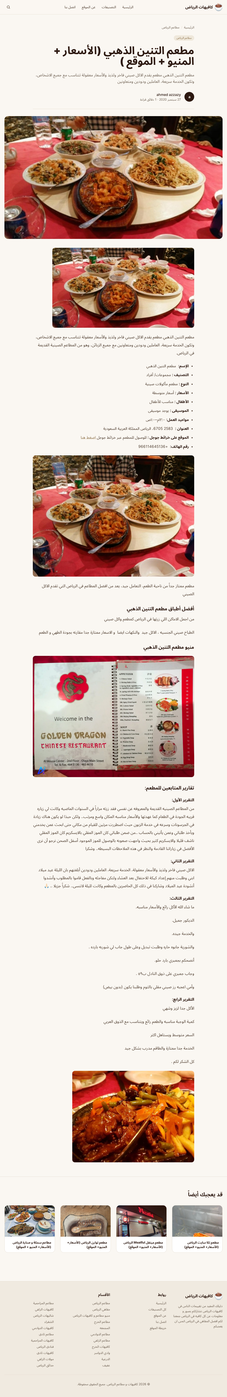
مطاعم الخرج (102, 1322)
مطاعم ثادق (46, 1334)
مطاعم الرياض (170, 27)
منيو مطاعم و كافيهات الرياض (91, 1315)
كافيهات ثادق (45, 1353)
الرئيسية (127, 7)
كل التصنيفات (157, 1309)
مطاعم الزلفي (102, 1340)
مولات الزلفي (45, 1359)
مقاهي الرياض (101, 1309)
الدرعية (106, 1359)
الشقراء (49, 1322)
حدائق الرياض (45, 1365)
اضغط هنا (89, 437)
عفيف (106, 1365)
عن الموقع (89, 7)
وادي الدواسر (102, 1353)
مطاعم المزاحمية (43, 1303)
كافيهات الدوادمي (43, 1328)
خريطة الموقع (158, 1328)
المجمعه (105, 1328)
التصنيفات (109, 7)
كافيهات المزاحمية (42, 1340)
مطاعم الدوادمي (100, 1334)
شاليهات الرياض (43, 1315)
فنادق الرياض (45, 1346)
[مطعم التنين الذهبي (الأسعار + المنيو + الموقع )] (113, 288)
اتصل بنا (70, 7)
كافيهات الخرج (101, 1346)
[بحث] (8, 7)
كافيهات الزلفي (44, 1309)
